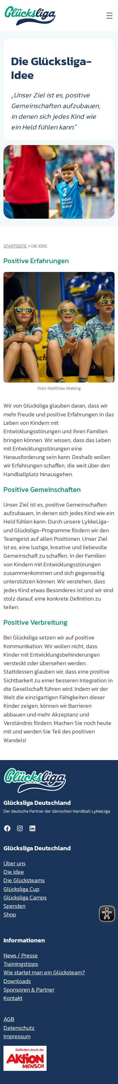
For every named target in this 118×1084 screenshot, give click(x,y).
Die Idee (13, 872)
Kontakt (12, 998)
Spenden (14, 906)
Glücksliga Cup (21, 889)
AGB (8, 1019)
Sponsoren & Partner (28, 990)
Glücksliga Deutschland (37, 802)
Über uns (14, 863)
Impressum (17, 1036)
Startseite (15, 245)
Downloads (17, 981)
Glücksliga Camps (25, 898)
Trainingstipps (20, 964)
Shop (9, 914)
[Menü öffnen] (109, 16)
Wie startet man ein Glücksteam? (44, 972)
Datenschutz (19, 1028)
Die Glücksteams (24, 880)
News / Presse (20, 955)
